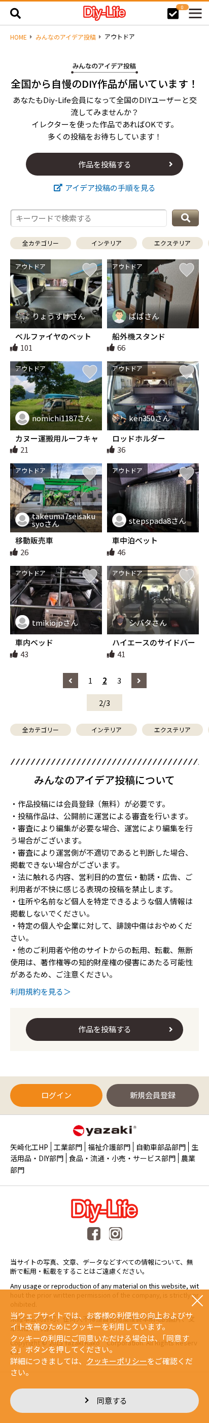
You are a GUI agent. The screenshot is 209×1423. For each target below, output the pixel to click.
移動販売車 (34, 540)
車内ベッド (34, 642)
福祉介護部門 (109, 1147)
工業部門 (68, 1147)
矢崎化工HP (29, 1147)
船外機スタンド (138, 336)
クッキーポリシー (116, 1361)
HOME (18, 37)
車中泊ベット (135, 540)
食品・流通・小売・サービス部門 (122, 1158)
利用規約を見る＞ (40, 991)
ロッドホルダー (138, 438)
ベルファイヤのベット (53, 336)
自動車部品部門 (161, 1147)
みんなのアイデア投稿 (66, 37)
